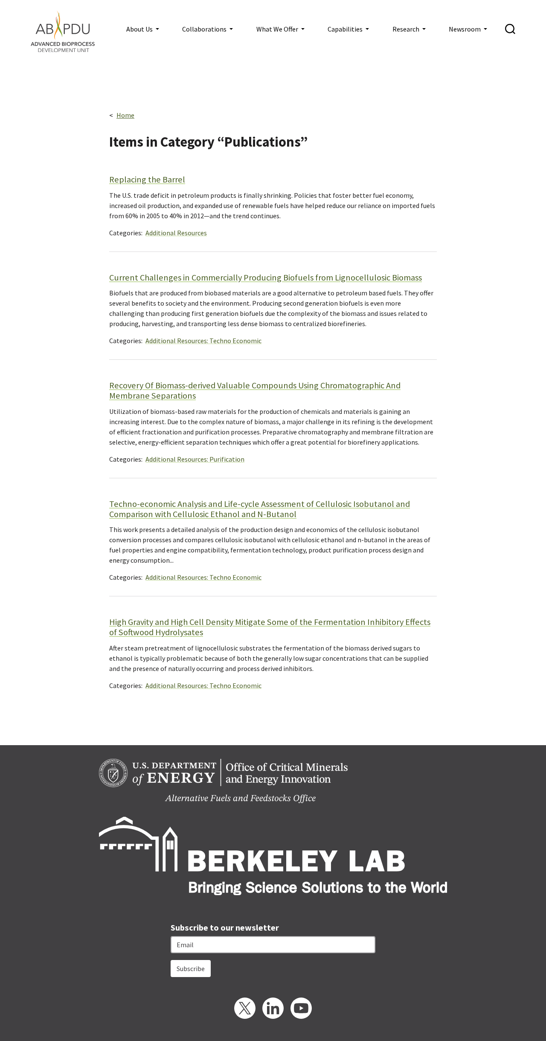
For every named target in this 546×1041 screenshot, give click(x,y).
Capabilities (346, 29)
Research (406, 29)
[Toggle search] (510, 29)
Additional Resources (176, 232)
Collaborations (205, 29)
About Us (140, 29)
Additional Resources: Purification (194, 459)
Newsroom (465, 29)
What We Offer (277, 29)
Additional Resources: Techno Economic (203, 340)
